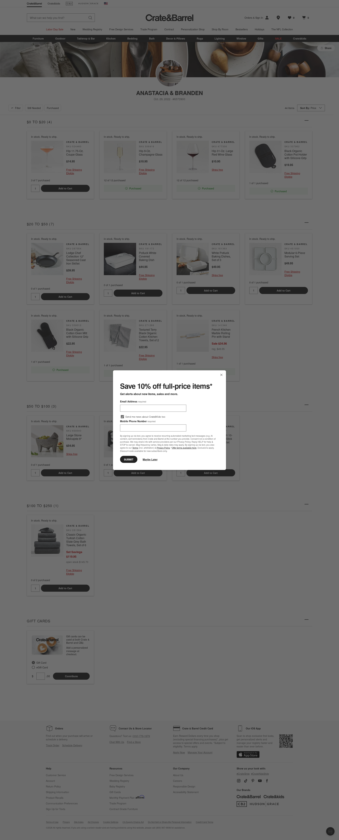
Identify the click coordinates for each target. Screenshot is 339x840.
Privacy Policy (163, 447)
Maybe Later (150, 459)
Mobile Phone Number (138, 421)
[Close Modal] (221, 375)
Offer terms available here (184, 447)
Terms (135, 447)
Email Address (133, 401)
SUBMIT (128, 459)
